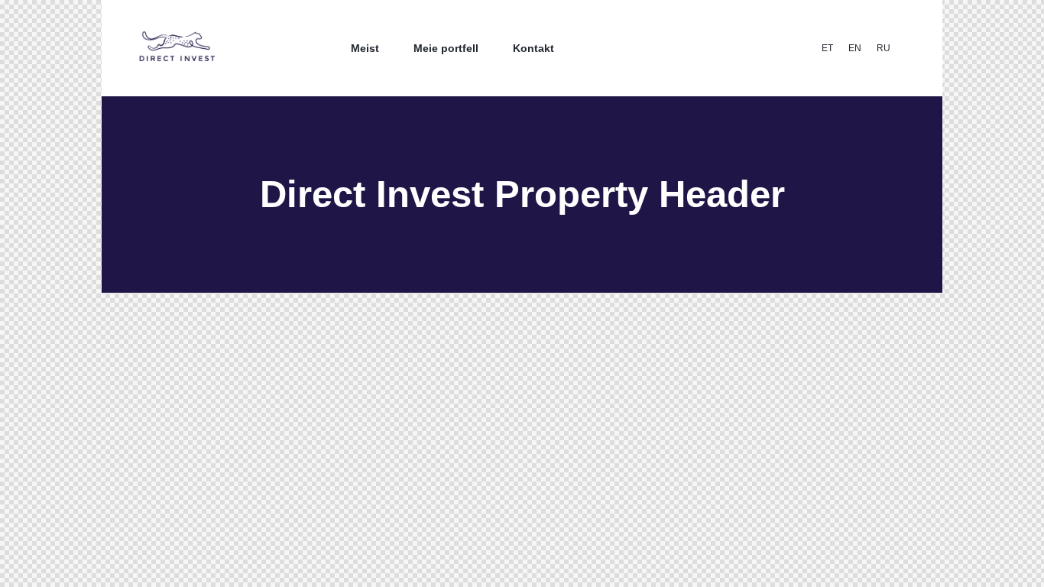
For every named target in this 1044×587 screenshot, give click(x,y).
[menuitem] (827, 48)
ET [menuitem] (827, 48)
